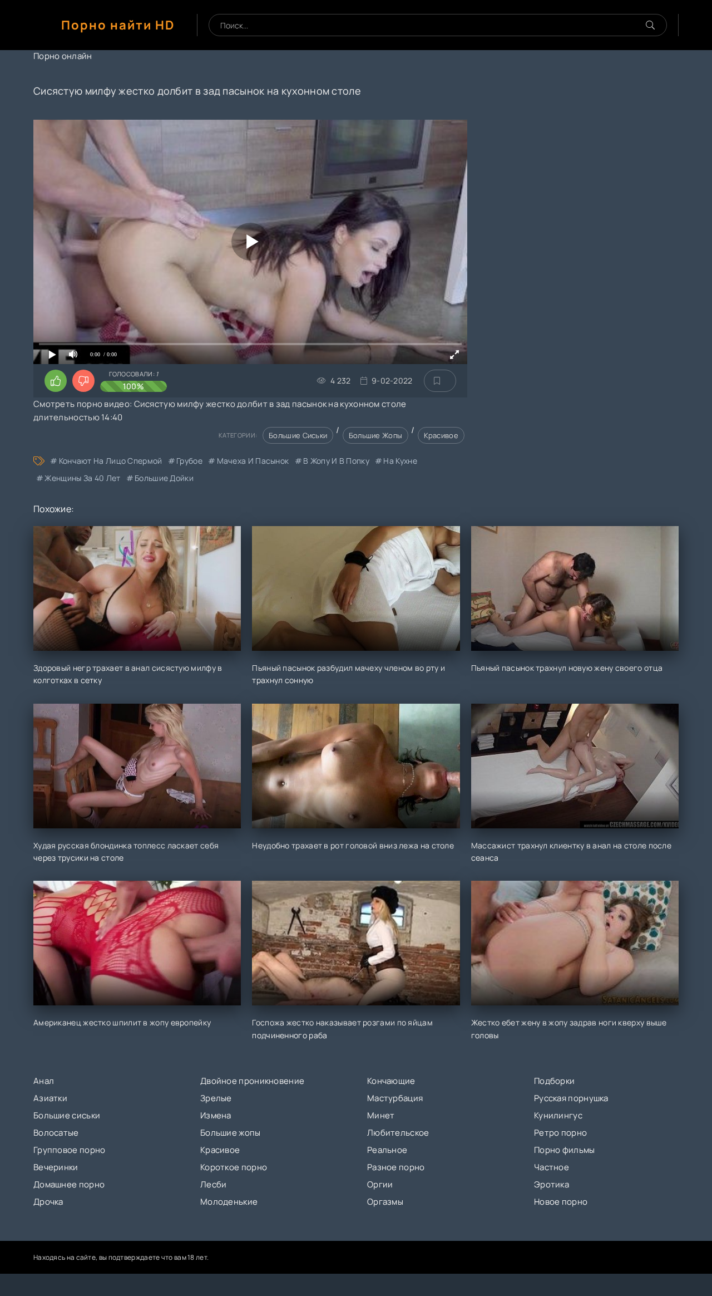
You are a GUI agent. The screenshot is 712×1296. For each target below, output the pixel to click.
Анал (43, 1081)
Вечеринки (55, 1167)
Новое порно (560, 1201)
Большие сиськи (298, 435)
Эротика (551, 1184)
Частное (551, 1167)
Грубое (189, 460)
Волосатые (56, 1132)
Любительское (398, 1132)
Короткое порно (233, 1167)
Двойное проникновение (252, 1081)
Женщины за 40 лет (82, 478)
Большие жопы (376, 435)
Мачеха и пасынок (253, 460)
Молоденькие (229, 1201)
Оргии (380, 1184)
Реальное (387, 1150)
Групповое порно (69, 1150)
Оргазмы (385, 1201)
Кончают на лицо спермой (110, 460)
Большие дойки (164, 478)
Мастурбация (395, 1098)
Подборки (554, 1081)
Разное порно (396, 1167)
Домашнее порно (69, 1184)
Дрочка (48, 1201)
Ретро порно (560, 1132)
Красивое (441, 435)
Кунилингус (558, 1115)
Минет (381, 1115)
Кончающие (391, 1081)
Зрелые (216, 1098)
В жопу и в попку (336, 460)
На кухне (400, 460)
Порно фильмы (564, 1150)
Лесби (213, 1184)
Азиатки (50, 1098)
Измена (215, 1115)
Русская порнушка (571, 1098)
